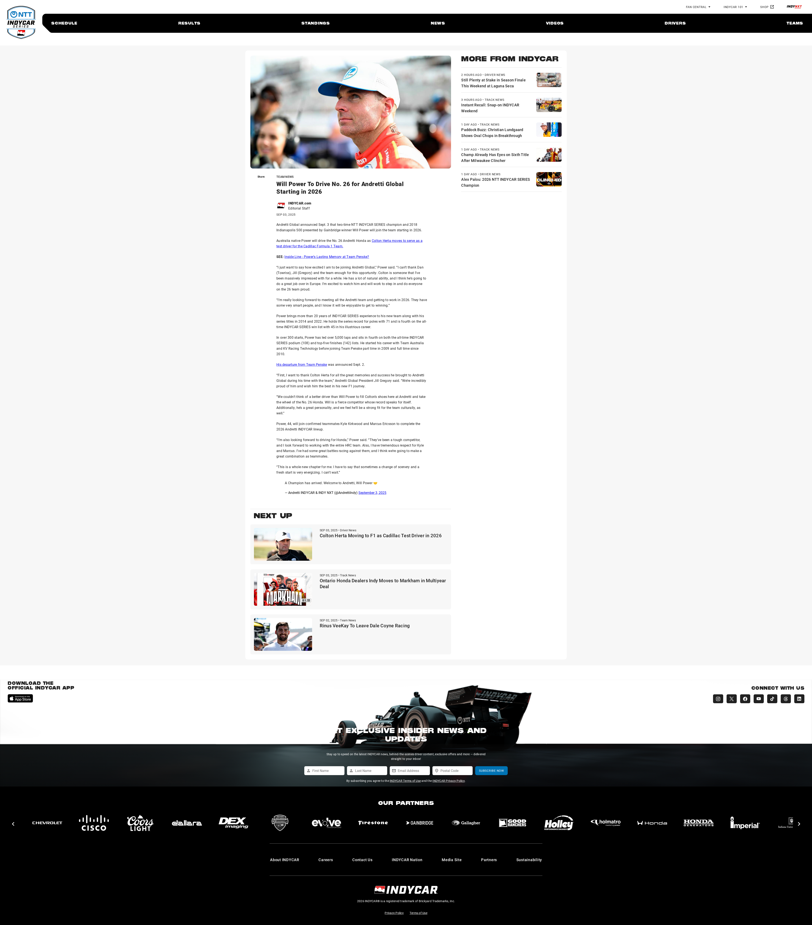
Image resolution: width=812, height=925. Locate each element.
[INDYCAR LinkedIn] (799, 698)
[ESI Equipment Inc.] (140, 823)
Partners (489, 859)
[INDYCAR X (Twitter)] (732, 698)
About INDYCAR (284, 859)
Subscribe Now (491, 771)
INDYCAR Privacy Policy (448, 781)
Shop (764, 7)
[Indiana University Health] (652, 823)
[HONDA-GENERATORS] (559, 823)
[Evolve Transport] (187, 823)
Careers (325, 859)
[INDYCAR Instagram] (718, 698)
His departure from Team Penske (301, 364)
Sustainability (529, 859)
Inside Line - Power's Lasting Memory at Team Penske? (326, 256)
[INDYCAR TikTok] (772, 698)
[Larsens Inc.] (745, 823)
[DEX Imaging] (94, 823)
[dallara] (47, 823)
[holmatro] (466, 823)
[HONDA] (512, 823)
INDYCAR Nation (407, 859)
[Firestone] (233, 823)
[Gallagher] (326, 823)
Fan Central (696, 7)
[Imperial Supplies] (605, 823)
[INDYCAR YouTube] (759, 698)
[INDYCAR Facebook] (745, 698)
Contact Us (362, 859)
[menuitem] (64, 23)
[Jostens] (698, 823)
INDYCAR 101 (733, 7)
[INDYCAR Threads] (786, 698)
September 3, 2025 (372, 492)
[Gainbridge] (280, 823)
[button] (13, 823)
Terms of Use (418, 913)
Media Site (452, 859)
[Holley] (419, 823)
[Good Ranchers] (373, 823)
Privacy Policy (394, 913)
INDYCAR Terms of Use (405, 781)
